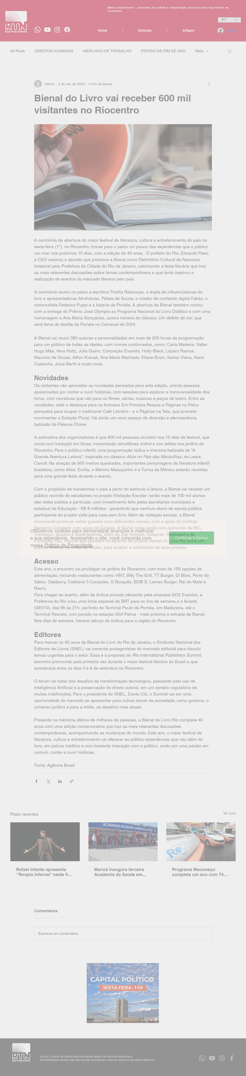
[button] (191, 538)
